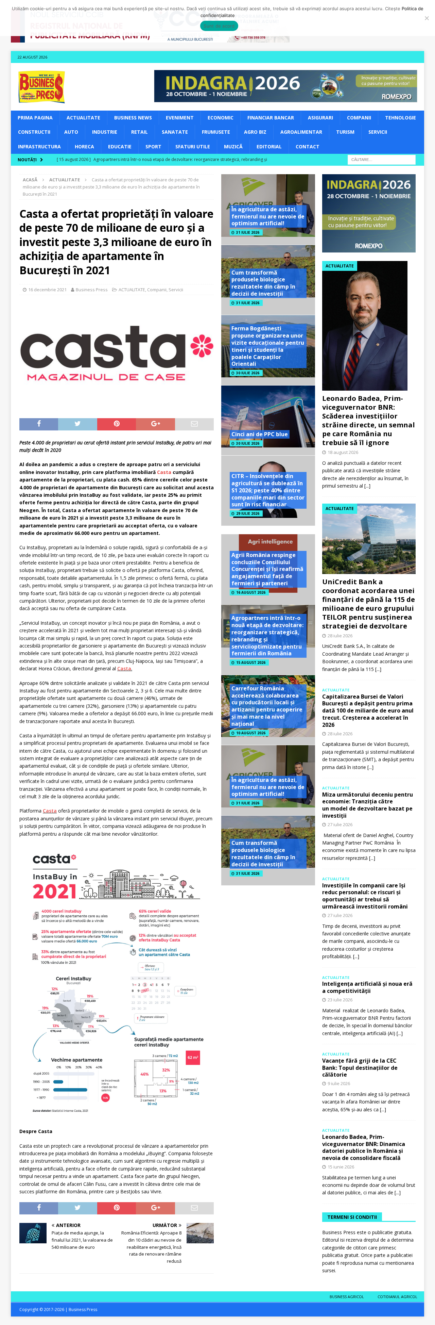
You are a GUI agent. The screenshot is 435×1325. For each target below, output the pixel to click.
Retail (139, 132)
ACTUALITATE (83, 117)
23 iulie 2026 (340, 1000)
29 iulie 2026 (247, 513)
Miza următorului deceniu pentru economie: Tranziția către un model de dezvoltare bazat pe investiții (367, 805)
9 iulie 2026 (339, 1083)
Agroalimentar (301, 132)
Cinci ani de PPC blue (259, 434)
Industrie (104, 132)
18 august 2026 (343, 452)
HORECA (84, 146)
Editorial (269, 146)
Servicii (377, 132)
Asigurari (320, 117)
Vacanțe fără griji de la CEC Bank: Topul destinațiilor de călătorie (360, 1068)
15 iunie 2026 (341, 1167)
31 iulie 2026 (247, 232)
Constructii (34, 132)
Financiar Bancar (270, 117)
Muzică (233, 146)
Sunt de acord (219, 26)
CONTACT (307, 146)
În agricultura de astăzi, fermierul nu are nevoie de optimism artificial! (267, 216)
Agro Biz (255, 132)
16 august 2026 (250, 592)
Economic (220, 117)
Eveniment (180, 117)
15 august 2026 (250, 662)
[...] (367, 485)
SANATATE (175, 132)
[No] (426, 18)
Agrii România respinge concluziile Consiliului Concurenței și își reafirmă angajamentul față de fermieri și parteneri (267, 569)
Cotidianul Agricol (397, 1296)
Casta (124, 668)
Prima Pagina (35, 117)
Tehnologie (400, 117)
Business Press (92, 290)
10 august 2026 (250, 733)
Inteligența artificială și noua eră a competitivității (367, 987)
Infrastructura (39, 146)
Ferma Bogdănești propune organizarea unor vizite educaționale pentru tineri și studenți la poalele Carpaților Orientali (267, 346)
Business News (133, 117)
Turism (345, 132)
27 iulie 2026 (340, 824)
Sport (153, 146)
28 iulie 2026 (340, 636)
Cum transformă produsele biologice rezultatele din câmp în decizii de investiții (263, 283)
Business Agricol (347, 1296)
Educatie (120, 146)
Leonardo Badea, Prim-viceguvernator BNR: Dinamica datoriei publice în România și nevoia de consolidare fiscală (363, 1147)
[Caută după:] (382, 159)
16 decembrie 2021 (47, 290)
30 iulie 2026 (247, 373)
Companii (359, 117)
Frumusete (216, 132)
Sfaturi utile (192, 146)
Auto (71, 132)
